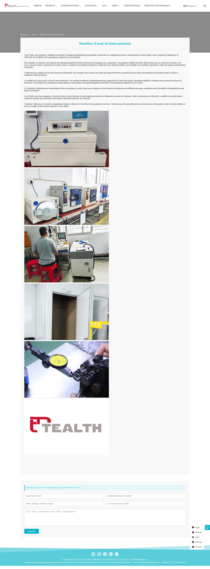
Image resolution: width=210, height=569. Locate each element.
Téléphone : (166, 562)
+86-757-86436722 (178, 562)
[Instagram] (99, 554)
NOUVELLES (90, 6)
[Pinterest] (117, 554)
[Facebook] (105, 554)
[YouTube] (93, 554)
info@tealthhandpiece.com (149, 562)
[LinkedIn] (111, 554)
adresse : (27, 562)
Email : (136, 562)
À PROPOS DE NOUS (70, 6)
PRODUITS (50, 6)
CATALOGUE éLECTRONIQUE (157, 6)
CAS (103, 6)
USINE (114, 6)
